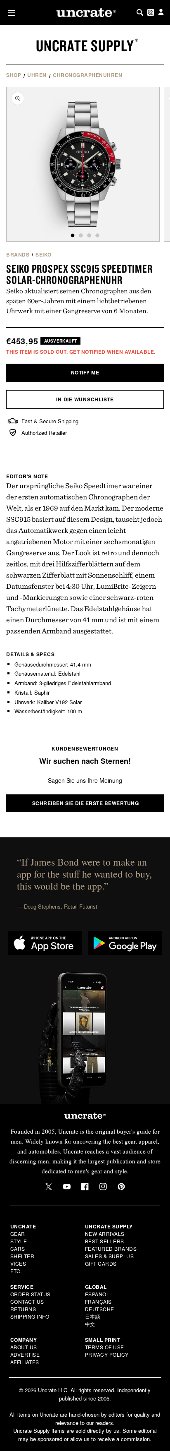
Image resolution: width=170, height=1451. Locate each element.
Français (98, 1301)
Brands (17, 254)
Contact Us (27, 1301)
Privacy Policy (107, 1354)
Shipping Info (30, 1316)
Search (140, 12)
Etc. (16, 1270)
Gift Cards (101, 1263)
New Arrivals (105, 1233)
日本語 (93, 1316)
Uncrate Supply (85, 45)
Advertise (25, 1354)
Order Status (30, 1294)
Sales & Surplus (109, 1255)
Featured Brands (111, 1248)
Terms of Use (104, 1346)
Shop (13, 74)
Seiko (43, 254)
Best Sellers (104, 1241)
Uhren (37, 74)
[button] (10, 13)
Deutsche (99, 1308)
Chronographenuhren (87, 74)
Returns (23, 1308)
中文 (90, 1323)
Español (97, 1294)
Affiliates (24, 1361)
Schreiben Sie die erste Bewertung (85, 803)
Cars (17, 1248)
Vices (18, 1263)
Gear (17, 1233)
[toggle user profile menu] (161, 13)
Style (18, 1241)
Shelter (22, 1255)
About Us (23, 1346)
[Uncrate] (85, 12)
